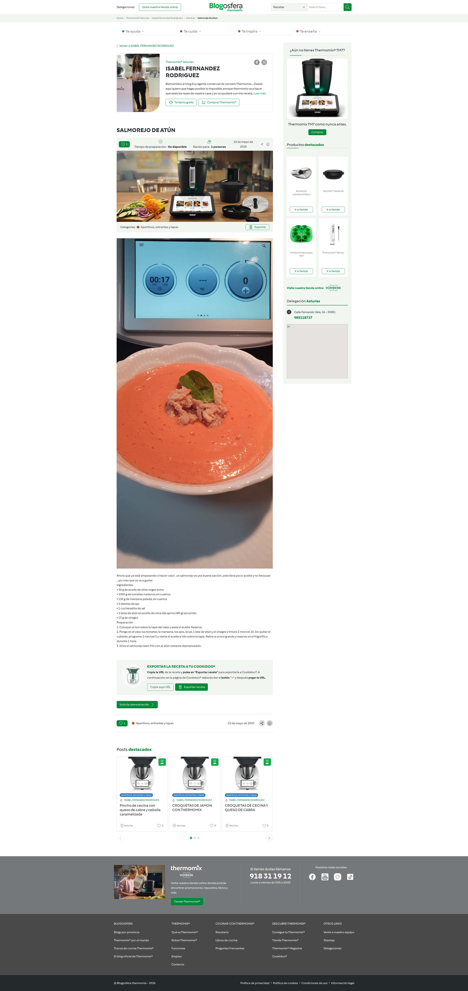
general (190, 18)
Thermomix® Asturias (137, 18)
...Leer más (259, 93)
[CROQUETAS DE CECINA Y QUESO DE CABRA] (247, 778)
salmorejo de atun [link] (208, 18)
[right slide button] (269, 838)
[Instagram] (337, 877)
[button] (289, 7)
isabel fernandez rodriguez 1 (167, 18)
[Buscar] (348, 7)
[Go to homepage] (226, 7)
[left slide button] (120, 838)
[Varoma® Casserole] (333, 172)
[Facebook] (312, 877)
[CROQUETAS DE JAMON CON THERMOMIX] (194, 778)
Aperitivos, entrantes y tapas (136, 795)
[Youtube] (325, 877)
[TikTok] (350, 877)
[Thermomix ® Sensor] (333, 234)
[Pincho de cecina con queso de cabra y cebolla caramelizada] (142, 778)
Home (120, 18)
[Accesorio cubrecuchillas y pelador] (301, 172)
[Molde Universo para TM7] (301, 234)
